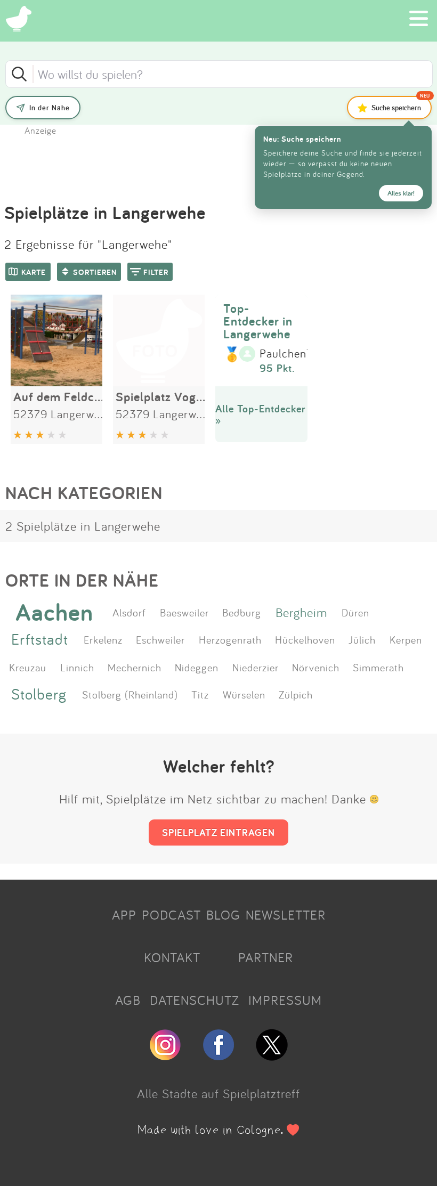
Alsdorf (129, 612)
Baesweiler (184, 612)
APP (124, 914)
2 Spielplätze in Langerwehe (82, 526)
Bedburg (241, 612)
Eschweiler (160, 639)
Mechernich (134, 667)
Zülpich (296, 694)
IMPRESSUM (285, 1000)
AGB (128, 1000)
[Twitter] (272, 1056)
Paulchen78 (290, 354)
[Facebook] (218, 1056)
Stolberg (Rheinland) (130, 694)
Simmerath (378, 667)
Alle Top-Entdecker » (260, 414)
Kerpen (406, 639)
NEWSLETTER (286, 914)
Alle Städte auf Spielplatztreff (218, 1093)
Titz (200, 694)
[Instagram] (165, 1056)
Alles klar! (401, 193)
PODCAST (171, 914)
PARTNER (265, 957)
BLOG (223, 914)
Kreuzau (27, 667)
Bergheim (301, 612)
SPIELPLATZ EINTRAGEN (218, 832)
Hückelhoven (305, 639)
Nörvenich (315, 667)
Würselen (244, 694)
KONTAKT (172, 957)
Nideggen (196, 667)
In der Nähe (49, 107)
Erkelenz (103, 639)
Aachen (54, 612)
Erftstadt (39, 639)
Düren (355, 612)
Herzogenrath (230, 639)
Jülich (362, 639)
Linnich (77, 667)
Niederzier (255, 667)
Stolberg (39, 694)
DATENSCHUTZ (194, 1000)
